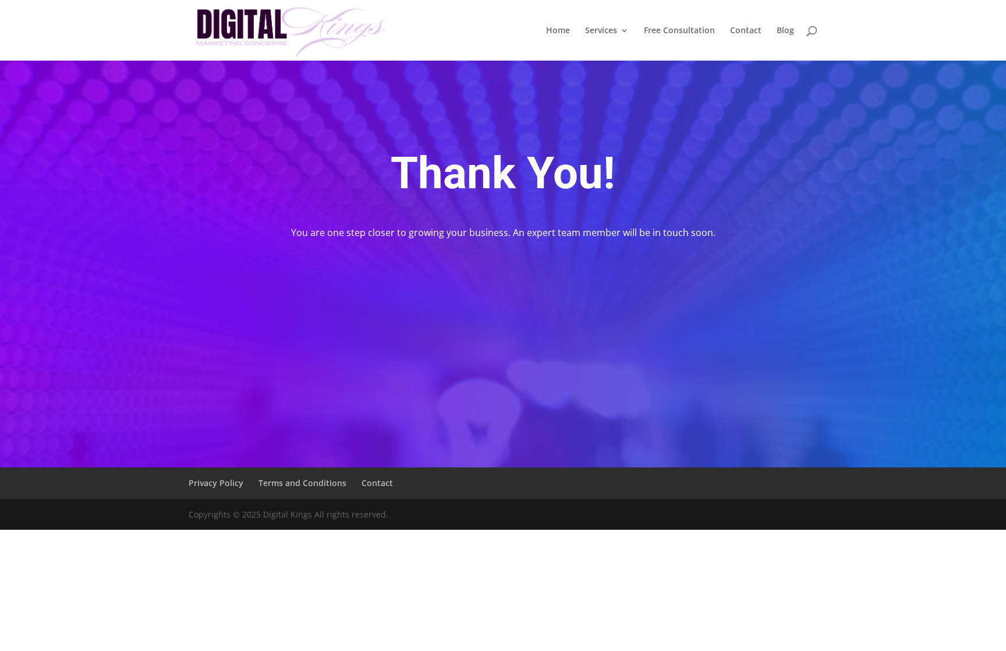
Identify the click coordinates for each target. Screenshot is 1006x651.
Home (558, 31)
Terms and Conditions (302, 482)
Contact (745, 31)
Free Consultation (679, 31)
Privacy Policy (216, 482)
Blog (785, 31)
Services (601, 31)
